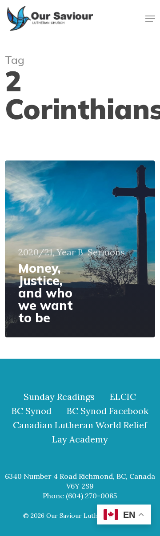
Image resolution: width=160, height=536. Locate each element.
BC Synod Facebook (107, 411)
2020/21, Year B (50, 252)
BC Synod (32, 411)
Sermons (106, 252)
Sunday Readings (59, 396)
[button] (150, 18)
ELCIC (123, 396)
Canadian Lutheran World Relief (80, 425)
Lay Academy (80, 439)
